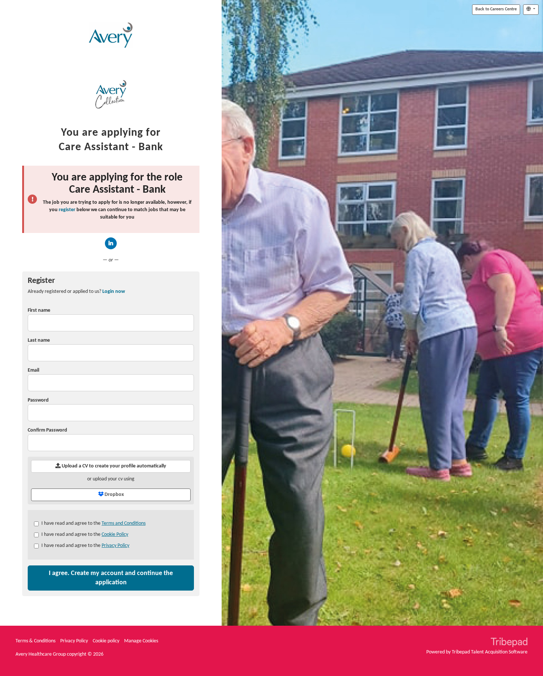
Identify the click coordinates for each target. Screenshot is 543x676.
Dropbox (113, 494)
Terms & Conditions (35, 641)
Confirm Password (47, 430)
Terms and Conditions (124, 523)
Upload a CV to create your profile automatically (113, 466)
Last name (39, 340)
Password (38, 400)
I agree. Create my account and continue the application (111, 578)
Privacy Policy (115, 545)
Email (33, 370)
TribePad (509, 643)
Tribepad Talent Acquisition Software (489, 652)
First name (39, 310)
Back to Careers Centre (496, 9)
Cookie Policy (115, 534)
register (67, 210)
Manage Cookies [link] (141, 641)
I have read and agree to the (93, 523)
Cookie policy (106, 641)
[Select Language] (531, 9)
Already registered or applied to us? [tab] (76, 291)
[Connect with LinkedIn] (111, 243)
